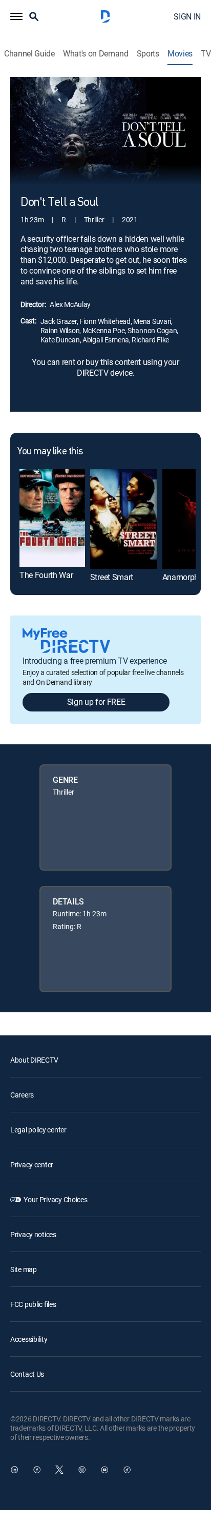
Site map (23, 1269)
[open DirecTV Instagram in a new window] (82, 1470)
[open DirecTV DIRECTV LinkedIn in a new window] (14, 1470)
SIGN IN (187, 16)
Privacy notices (33, 1234)
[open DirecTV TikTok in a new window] (127, 1470)
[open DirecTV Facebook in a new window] (37, 1470)
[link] (52, 518)
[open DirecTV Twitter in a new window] (59, 1470)
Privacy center (31, 1164)
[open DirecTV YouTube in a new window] (104, 1470)
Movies (180, 53)
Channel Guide (29, 53)
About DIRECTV (34, 1060)
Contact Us (27, 1374)
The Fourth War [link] (46, 575)
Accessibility (28, 1339)
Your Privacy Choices (55, 1199)
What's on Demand (96, 53)
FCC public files (33, 1304)
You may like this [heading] (49, 452)
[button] (16, 16)
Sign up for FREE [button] (96, 701)
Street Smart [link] (111, 577)
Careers (22, 1095)
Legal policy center (38, 1129)
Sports (148, 53)
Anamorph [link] (180, 577)
